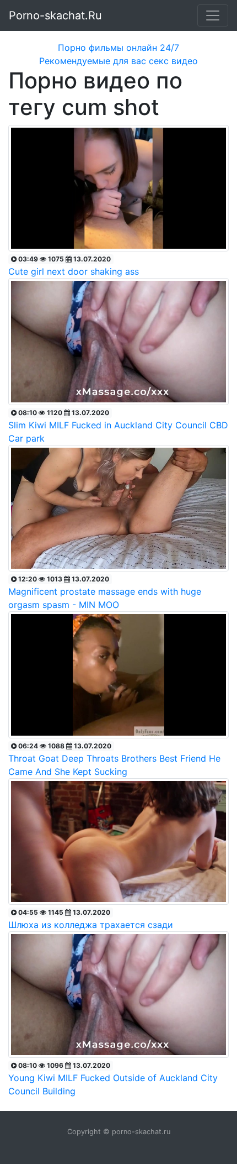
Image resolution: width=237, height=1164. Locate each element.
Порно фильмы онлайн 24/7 (118, 47)
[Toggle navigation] (212, 15)
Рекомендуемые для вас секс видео (118, 60)
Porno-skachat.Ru (55, 15)
